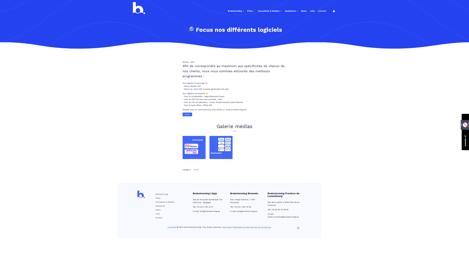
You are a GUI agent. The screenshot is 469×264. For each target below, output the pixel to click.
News (196, 170)
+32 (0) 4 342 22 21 (205, 207)
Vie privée (227, 227)
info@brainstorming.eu (210, 211)
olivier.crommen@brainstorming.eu (283, 217)
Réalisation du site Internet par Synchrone (252, 227)
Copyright (172, 227)
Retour (187, 114)
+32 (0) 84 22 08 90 (279, 210)
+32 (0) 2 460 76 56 (242, 207)
